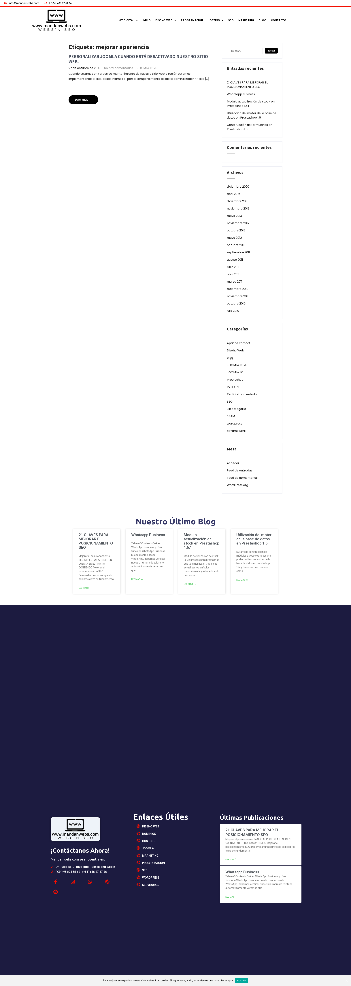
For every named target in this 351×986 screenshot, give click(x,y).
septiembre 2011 (238, 252)
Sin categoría (236, 409)
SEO (231, 20)
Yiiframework (236, 431)
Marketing (246, 20)
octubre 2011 (236, 245)
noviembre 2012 (238, 223)
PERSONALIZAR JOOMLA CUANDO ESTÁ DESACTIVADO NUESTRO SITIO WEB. (138, 58)
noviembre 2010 (238, 296)
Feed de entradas (239, 470)
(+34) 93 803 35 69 (68, 871)
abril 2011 (233, 274)
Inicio (147, 20)
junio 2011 (233, 267)
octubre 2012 (236, 230)
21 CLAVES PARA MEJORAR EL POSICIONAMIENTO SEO (247, 84)
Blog (262, 20)
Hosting (214, 20)
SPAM (231, 416)
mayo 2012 (234, 238)
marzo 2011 (234, 281)
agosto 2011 (235, 260)
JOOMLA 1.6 (235, 372)
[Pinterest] (56, 892)
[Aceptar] (346, 980)
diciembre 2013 (237, 201)
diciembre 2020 (238, 186)
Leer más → (83, 100)
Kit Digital (126, 20)
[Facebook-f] (56, 882)
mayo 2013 (234, 216)
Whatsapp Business (241, 94)
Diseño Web (235, 350)
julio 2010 (233, 311)
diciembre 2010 (237, 289)
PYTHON (233, 387)
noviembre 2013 (238, 208)
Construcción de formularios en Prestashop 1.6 (249, 127)
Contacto (278, 20)
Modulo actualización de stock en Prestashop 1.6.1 (251, 103)
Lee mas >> (85, 588)
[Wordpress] (107, 882)
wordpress (234, 423)
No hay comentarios (118, 68)
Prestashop (235, 380)
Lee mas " (230, 859)
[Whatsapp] (90, 882)
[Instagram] (73, 882)
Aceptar (241, 980)
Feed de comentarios (242, 478)
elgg (230, 358)
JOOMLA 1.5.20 (147, 68)
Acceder (233, 463)
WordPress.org (237, 485)
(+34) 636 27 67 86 (61, 3)
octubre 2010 (236, 303)
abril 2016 (233, 194)
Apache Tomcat (238, 343)
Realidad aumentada (242, 394)
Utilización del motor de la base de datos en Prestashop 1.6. (251, 115)
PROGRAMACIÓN (192, 20)
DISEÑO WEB (163, 20)
